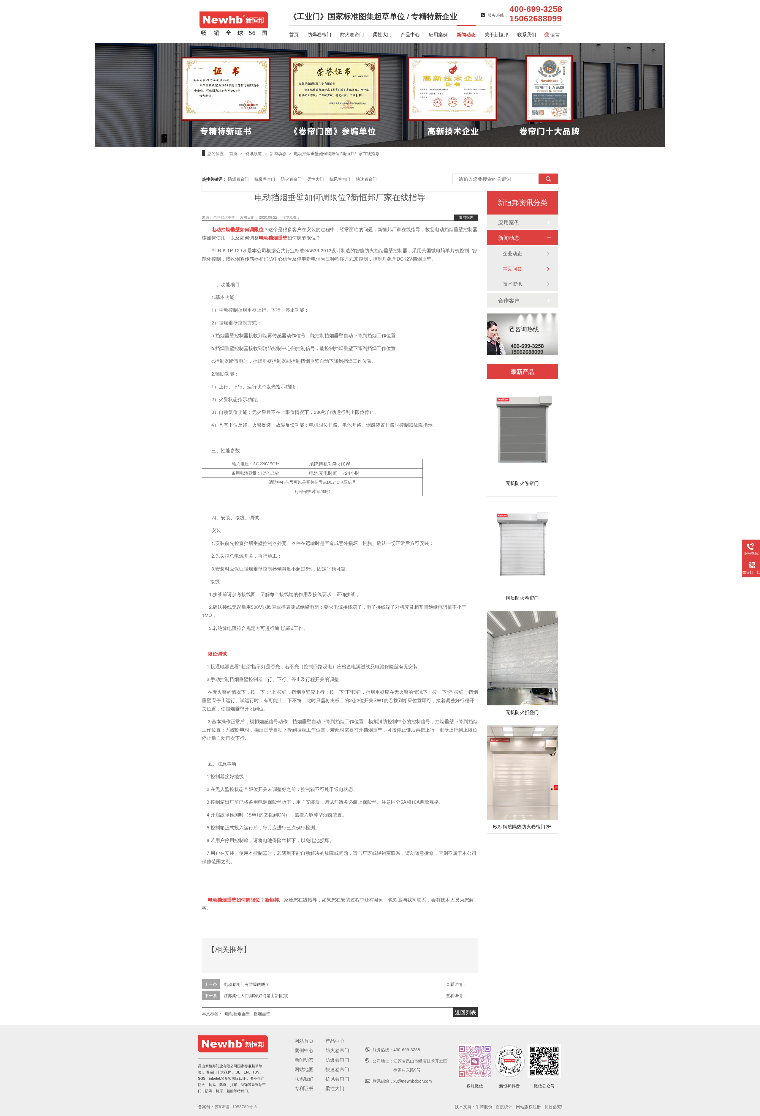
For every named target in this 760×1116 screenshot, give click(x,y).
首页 (294, 34)
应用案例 (438, 34)
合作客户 (509, 300)
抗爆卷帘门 (264, 179)
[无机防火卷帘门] (522, 429)
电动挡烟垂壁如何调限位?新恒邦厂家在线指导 (336, 153)
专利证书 (304, 1088)
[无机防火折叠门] (522, 658)
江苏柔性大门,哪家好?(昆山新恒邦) (256, 995)
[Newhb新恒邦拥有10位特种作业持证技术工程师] (380, 145)
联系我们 (526, 34)
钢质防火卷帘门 (522, 597)
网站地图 (304, 1069)
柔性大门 (382, 34)
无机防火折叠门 (522, 712)
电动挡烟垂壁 (224, 217)
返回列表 (466, 217)
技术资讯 (512, 283)
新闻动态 (466, 34)
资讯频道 (254, 153)
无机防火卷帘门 (522, 483)
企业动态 (512, 253)
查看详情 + (456, 984)
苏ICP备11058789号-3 (236, 1106)
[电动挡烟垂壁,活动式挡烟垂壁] (233, 34)
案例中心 (304, 1050)
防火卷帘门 (352, 34)
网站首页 (304, 1040)
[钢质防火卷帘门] (522, 543)
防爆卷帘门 (319, 34)
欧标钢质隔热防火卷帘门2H (522, 826)
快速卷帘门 (366, 179)
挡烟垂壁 (262, 1013)
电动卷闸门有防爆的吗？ (247, 984)
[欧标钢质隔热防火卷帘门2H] (522, 773)
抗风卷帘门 (340, 179)
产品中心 (410, 34)
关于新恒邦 (496, 34)
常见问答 (512, 268)
